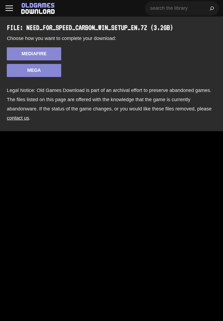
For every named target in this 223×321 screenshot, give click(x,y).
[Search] (212, 8)
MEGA (34, 70)
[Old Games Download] (38, 8)
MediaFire (34, 53)
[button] (9, 8)
